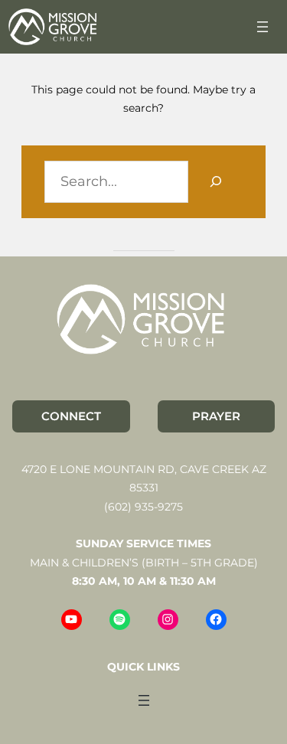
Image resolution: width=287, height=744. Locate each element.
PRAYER (216, 416)
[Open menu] (262, 27)
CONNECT (71, 416)
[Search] (215, 182)
